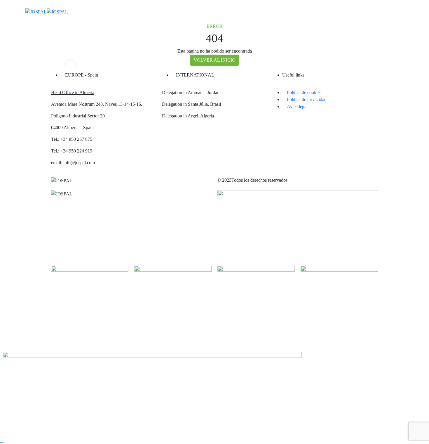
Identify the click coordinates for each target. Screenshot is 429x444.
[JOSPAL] (46, 11)
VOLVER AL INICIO (214, 60)
